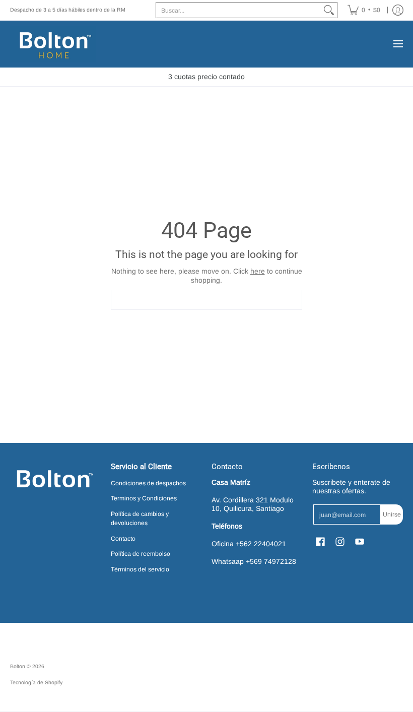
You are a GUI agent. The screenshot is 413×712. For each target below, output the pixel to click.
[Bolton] (53, 44)
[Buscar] (329, 10)
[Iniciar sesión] (398, 10)
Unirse (392, 514)
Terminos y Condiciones (144, 498)
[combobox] (238, 10)
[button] (320, 541)
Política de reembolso (140, 553)
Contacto (123, 538)
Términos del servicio (140, 569)
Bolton (18, 666)
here (257, 271)
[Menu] (397, 44)
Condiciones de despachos (148, 483)
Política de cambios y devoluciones (140, 518)
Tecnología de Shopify (36, 682)
